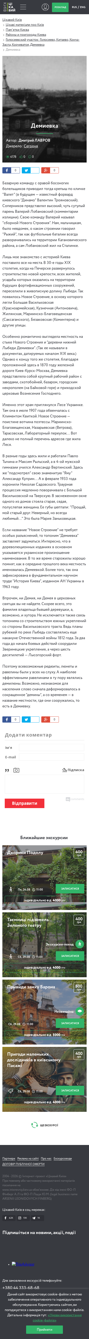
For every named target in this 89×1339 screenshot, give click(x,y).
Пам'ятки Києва (17, 30)
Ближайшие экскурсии (44, 838)
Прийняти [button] (44, 1329)
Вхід (45, 7)
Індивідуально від (44, 900)
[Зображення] (16, 770)
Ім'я (8, 747)
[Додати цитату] (8, 770)
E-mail (10, 757)
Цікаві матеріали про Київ (25, 25)
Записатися (70, 888)
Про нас (46, 1158)
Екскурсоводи (63, 1158)
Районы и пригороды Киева (26, 34)
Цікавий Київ (12, 20)
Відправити (24, 803)
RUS (74, 7)
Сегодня (31, 146)
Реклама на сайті (28, 1158)
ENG (82, 7)
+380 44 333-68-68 (20, 1288)
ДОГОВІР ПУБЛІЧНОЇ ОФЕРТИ (23, 1164)
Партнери (8, 1158)
